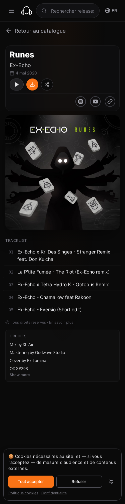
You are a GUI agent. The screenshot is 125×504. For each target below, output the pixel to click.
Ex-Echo (20, 65)
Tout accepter (31, 481)
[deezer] (110, 101)
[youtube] (95, 101)
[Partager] (47, 84)
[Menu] (11, 11)
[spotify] (80, 101)
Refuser (79, 481)
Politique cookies (23, 493)
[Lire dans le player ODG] (17, 84)
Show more (20, 374)
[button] (62, 256)
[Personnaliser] (111, 482)
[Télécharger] (32, 84)
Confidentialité (54, 493)
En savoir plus (61, 322)
